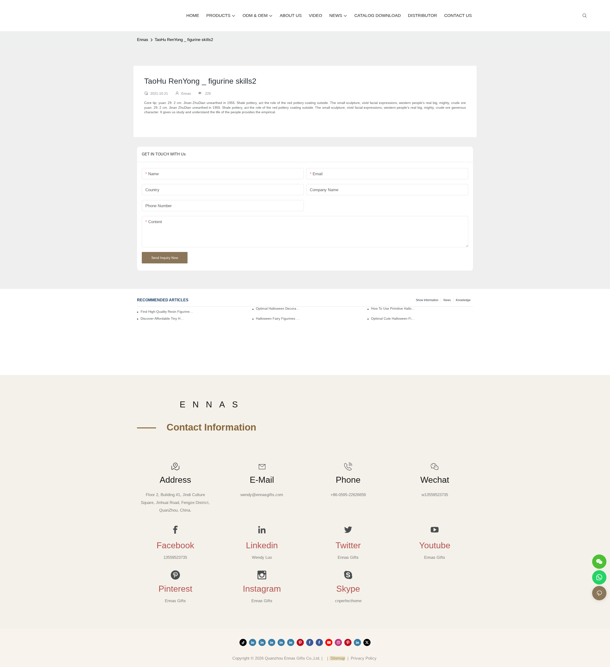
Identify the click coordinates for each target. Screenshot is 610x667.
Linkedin (262, 545)
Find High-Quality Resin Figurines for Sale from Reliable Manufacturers (167, 311)
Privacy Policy (363, 658)
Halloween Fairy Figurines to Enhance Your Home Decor (278, 318)
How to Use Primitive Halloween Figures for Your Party (393, 308)
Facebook (175, 545)
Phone (348, 480)
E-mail (262, 480)
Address (175, 480)
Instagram (262, 589)
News (447, 300)
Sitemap (337, 658)
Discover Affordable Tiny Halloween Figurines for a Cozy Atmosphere (163, 318)
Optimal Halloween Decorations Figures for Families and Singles (278, 308)
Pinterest (175, 589)
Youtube (434, 545)
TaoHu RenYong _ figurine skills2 (184, 39)
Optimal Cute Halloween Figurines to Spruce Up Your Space (393, 318)
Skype (348, 589)
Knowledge (463, 300)
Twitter (348, 545)
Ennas (142, 39)
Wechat (434, 480)
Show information (427, 300)
